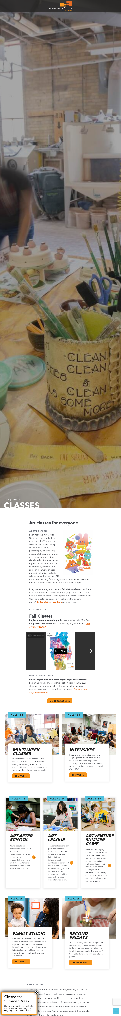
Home (6, 500)
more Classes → (60, 701)
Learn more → (80, 962)
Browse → (21, 776)
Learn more (109, 865)
